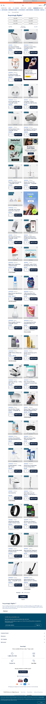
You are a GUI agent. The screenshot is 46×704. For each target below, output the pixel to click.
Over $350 (31, 23)
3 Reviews (15, 320)
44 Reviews (15, 519)
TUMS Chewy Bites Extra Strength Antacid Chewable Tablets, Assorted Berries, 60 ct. (30, 294)
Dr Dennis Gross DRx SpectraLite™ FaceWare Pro (14, 75)
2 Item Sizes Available (12, 301)
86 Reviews (15, 577)
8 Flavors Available (27, 331)
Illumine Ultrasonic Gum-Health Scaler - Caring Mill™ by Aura (30, 183)
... (5, 611)
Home (9, 12)
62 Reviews (30, 548)
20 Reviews (30, 577)
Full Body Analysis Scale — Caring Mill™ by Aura (14, 130)
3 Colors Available (11, 500)
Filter (11, 26)
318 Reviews (31, 436)
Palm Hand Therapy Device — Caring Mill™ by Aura (15, 237)
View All (23, 599)
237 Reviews (15, 491)
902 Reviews (31, 407)
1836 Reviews (31, 320)
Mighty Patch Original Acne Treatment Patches (14, 265)
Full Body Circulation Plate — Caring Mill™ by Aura (30, 47)
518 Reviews (15, 436)
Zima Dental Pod (12, 492)
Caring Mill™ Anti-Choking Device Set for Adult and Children (14, 210)
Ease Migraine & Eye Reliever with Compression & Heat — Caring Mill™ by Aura (30, 130)
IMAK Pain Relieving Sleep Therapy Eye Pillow (29, 439)
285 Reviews (31, 519)
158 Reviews (15, 463)
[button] (15, 36)
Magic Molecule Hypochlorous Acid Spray (15, 294)
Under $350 (15, 23)
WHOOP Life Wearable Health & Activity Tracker (15, 551)
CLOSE (41, 702)
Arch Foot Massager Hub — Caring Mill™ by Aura (14, 102)
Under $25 (15, 18)
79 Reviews (30, 262)
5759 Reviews (16, 262)
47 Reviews (15, 207)
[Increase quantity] (13, 52)
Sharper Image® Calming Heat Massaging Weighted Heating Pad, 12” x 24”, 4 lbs (30, 410)
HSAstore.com (34, 0)
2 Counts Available (11, 272)
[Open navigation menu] (1, 5)
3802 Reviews (16, 291)
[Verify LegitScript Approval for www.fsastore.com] (26, 680)
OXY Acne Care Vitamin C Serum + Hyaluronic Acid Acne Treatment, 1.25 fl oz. (30, 522)
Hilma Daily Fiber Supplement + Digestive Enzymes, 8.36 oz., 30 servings (30, 551)
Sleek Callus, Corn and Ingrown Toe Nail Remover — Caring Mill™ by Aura (30, 493)
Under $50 (31, 18)
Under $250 (31, 20)
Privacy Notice (41, 697)
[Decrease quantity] (9, 52)
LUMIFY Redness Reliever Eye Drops (15, 353)
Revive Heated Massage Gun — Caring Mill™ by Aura (14, 183)
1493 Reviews (15, 180)
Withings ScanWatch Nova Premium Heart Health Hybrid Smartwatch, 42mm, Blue (30, 237)
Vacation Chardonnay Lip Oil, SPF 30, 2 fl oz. (30, 353)
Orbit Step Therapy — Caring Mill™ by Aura (15, 382)
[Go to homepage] (23, 5)
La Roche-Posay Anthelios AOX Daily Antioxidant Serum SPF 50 (14, 439)
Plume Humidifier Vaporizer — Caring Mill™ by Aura (15, 323)
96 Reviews (30, 180)
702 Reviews (15, 127)
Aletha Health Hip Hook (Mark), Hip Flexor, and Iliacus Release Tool (30, 580)
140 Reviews (31, 491)
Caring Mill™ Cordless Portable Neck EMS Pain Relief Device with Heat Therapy (31, 102)
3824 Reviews (31, 291)
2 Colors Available (27, 589)
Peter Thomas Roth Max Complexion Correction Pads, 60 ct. (30, 382)
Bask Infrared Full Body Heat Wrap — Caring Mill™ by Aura (14, 580)
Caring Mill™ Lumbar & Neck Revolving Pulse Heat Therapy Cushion (30, 265)
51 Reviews (15, 548)
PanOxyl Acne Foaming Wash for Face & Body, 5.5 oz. (30, 466)
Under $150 (15, 20)
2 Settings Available (27, 417)
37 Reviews (15, 407)
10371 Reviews (31, 463)
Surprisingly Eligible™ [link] (15, 12)
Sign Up (38, 625)
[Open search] (3, 5)
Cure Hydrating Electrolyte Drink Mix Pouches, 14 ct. (30, 323)
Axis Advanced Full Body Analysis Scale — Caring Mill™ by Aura (15, 47)
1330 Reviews (15, 72)
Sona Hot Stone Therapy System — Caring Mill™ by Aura (14, 410)
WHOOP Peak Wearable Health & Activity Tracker (14, 522)
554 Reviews (31, 127)
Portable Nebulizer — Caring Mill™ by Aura (14, 466)
